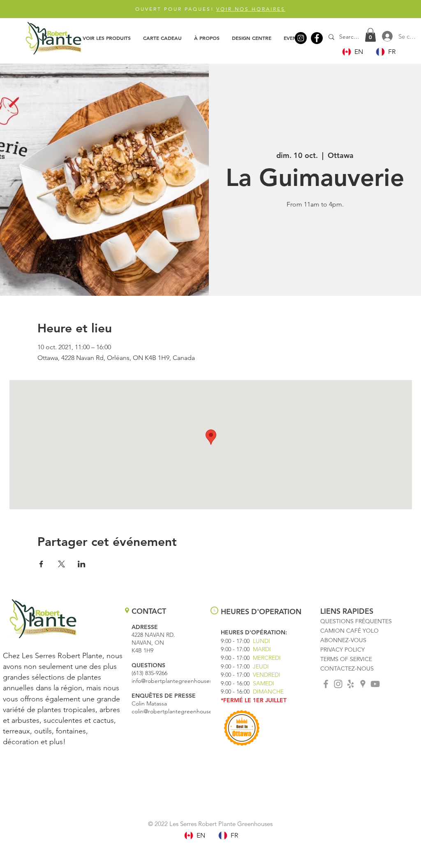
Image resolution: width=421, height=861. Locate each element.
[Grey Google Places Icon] (362, 683)
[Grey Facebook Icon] (325, 683)
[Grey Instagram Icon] (338, 683)
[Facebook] (317, 38)
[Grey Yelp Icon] (350, 683)
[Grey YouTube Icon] (375, 683)
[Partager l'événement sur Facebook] (41, 564)
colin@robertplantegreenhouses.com (179, 711)
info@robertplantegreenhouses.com (178, 681)
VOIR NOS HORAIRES (250, 9)
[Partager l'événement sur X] (61, 564)
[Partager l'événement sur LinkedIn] (82, 564)
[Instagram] (301, 38)
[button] (106, 38)
